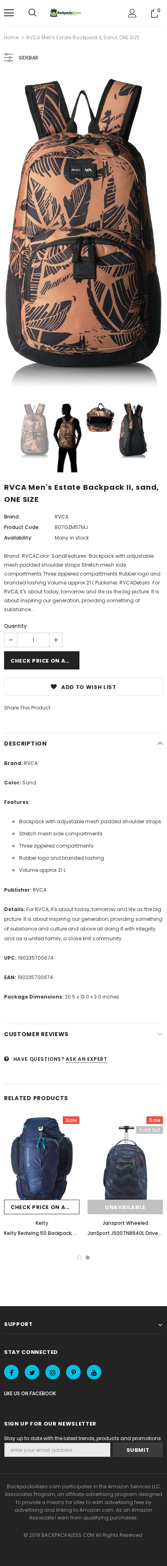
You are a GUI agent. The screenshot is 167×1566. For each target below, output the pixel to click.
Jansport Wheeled (125, 1223)
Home (11, 37)
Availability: (18, 537)
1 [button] (79, 1258)
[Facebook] (11, 1372)
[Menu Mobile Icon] (9, 13)
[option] (83, 233)
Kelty (42, 1223)
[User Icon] (132, 13)
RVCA (62, 516)
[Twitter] (32, 1372)
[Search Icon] (32, 13)
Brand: (12, 516)
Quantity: (16, 626)
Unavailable (125, 1207)
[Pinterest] (73, 1372)
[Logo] (66, 13)
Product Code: (22, 527)
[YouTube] (94, 1372)
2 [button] (88, 1258)
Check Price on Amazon (45, 661)
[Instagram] (52, 1372)
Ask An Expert (86, 1059)
